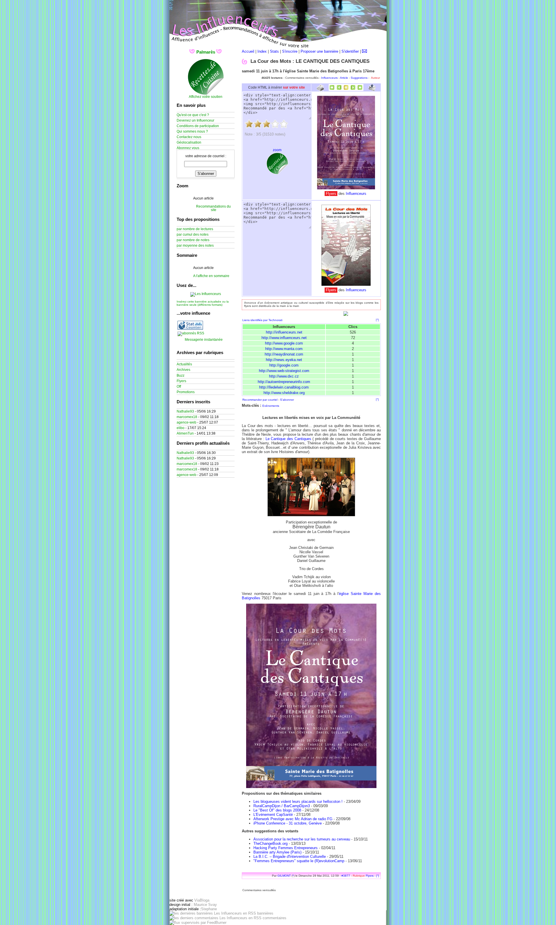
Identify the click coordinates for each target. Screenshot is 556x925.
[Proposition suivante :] (353, 89)
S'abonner (287, 399)
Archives (183, 369)
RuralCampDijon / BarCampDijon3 (281, 806)
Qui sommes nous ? (192, 131)
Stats (274, 51)
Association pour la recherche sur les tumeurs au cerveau (301, 839)
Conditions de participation (198, 126)
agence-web (186, 422)
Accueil (248, 51)
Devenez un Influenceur (195, 120)
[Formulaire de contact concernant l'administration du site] (364, 51)
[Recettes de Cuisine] (206, 94)
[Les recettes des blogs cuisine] (277, 173)
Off (179, 386)
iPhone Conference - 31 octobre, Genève (287, 823)
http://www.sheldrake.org (284, 393)
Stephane (209, 909)
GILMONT (284, 875)
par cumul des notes (193, 234)
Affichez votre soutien (205, 96)
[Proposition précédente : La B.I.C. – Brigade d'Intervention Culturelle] (339, 89)
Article (344, 77)
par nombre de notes (193, 240)
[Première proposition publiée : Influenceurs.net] (332, 89)
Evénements (270, 405)
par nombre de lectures (195, 229)
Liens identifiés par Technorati (262, 320)
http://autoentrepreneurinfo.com (284, 382)
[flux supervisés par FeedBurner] (197, 922)
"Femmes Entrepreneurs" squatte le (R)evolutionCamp (298, 861)
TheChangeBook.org (270, 843)
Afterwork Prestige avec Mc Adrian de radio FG (292, 819)
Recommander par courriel (259, 399)
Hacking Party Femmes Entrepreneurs (285, 848)
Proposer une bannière (319, 51)
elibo (180, 428)
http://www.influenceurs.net (284, 338)
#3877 (345, 875)
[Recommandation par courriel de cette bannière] (372, 89)
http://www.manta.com (284, 349)
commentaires (273, 918)
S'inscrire (289, 51)
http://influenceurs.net (284, 332)
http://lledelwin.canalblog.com (284, 387)
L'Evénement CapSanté (273, 814)
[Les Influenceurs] (205, 294)
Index (262, 51)
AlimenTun (185, 433)
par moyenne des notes (195, 245)
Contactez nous (189, 137)
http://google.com (284, 365)
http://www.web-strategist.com (284, 371)
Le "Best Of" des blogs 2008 (277, 810)
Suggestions (359, 77)
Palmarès (205, 52)
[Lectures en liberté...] (346, 188)
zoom (277, 150)
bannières (264, 913)
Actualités (184, 364)
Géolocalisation (189, 142)
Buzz (180, 375)
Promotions (186, 392)
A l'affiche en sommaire (211, 276)
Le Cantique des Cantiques (288, 439)
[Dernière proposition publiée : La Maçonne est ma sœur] (359, 89)
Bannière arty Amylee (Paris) (277, 852)
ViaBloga (201, 900)
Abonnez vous (188, 148)
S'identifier (350, 51)
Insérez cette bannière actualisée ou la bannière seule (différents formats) (203, 303)
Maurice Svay (205, 904)
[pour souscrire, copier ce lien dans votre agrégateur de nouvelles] (191, 333)
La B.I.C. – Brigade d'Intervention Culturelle (289, 856)
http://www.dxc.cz (284, 376)
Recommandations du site (213, 208)
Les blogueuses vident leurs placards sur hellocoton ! (298, 801)
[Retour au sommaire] (346, 89)
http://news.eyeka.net (284, 360)
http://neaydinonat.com (284, 354)
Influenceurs (329, 77)
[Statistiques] (190, 328)
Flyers (370, 875)
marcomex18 (187, 417)
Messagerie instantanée (204, 339)
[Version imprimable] (320, 89)
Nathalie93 (185, 411)
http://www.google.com (284, 343)
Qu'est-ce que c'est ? (193, 115)
